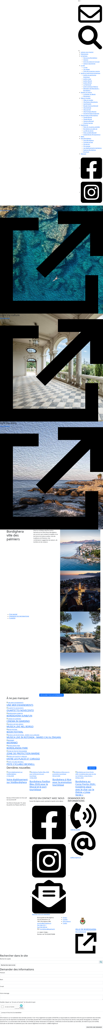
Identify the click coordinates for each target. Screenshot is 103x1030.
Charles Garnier (88, 123)
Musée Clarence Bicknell (90, 106)
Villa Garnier (87, 110)
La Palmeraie (87, 85)
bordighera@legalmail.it (47, 929)
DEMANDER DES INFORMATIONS (19, 616)
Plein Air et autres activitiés (91, 127)
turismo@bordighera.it (44, 923)
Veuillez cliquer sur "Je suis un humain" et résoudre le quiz (17, 1002)
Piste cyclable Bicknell (89, 133)
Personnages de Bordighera (89, 115)
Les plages (86, 69)
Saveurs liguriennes (89, 64)
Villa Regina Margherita (90, 102)
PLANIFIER (12, 618)
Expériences (84, 125)
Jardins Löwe (87, 79)
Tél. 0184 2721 (41, 925)
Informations (67, 921)
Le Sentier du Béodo (89, 94)
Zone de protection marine (91, 71)
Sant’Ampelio (87, 104)
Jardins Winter (87, 83)
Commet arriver (88, 142)
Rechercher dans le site (8, 965)
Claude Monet (87, 117)
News (82, 136)
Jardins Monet (87, 81)
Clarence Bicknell (88, 121)
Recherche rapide (5, 959)
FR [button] (79, 1)
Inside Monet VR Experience (91, 135)
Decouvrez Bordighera (90, 58)
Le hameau (84, 56)
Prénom (2, 973)
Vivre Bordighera (86, 138)
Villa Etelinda (87, 108)
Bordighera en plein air (90, 129)
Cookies (65, 919)
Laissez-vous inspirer (87, 52)
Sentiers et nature (86, 92)
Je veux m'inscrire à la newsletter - (20, 1012)
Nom (1, 979)
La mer (83, 65)
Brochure (86, 152)
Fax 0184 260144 (42, 927)
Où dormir (86, 144)
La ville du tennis (88, 131)
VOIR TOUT (92, 768)
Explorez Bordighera (89, 150)
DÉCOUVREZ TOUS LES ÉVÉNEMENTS (51, 695)
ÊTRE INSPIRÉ (13, 614)
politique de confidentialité (31, 1012)
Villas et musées (86, 98)
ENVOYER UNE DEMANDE (94, 1027)
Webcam (83, 154)
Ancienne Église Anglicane (91, 113)
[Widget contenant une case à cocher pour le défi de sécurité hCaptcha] (12, 1007)
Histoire (85, 60)
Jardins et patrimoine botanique (90, 73)
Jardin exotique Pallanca (90, 87)
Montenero (86, 96)
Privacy (65, 917)
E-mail (2, 986)
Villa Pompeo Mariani (89, 111)
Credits (65, 923)
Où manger (86, 146)
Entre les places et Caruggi (91, 62)
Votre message (4, 993)
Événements (84, 54)
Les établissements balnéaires (92, 148)
